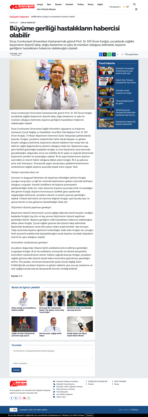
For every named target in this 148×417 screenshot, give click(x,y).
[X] (16, 398)
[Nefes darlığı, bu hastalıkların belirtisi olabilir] (24, 298)
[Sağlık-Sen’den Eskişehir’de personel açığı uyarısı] (24, 324)
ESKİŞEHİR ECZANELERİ (97, 381)
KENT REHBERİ (120, 381)
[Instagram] (20, 398)
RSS (14, 410)
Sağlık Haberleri (28, 23)
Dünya (90, 4)
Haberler (14, 23)
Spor (49, 4)
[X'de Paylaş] (105, 54)
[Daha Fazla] (114, 54)
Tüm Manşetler (62, 392)
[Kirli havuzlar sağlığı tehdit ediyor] (52, 324)
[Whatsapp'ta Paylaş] (109, 54)
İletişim (91, 384)
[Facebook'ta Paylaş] (100, 54)
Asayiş (40, 4)
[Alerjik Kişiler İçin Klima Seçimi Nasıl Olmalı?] (80, 324)
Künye (116, 384)
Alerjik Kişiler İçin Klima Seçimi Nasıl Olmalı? (77, 334)
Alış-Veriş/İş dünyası (46, 9)
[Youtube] (24, 398)
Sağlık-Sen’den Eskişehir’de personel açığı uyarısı (23, 334)
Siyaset (58, 4)
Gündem (69, 4)
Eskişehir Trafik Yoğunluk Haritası (69, 387)
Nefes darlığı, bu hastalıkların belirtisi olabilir (53, 16)
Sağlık (100, 4)
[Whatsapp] (29, 398)
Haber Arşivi (61, 397)
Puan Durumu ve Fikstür (65, 389)
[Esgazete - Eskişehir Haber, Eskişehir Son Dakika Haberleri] (22, 7)
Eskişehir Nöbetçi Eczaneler (67, 381)
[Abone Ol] (131, 54)
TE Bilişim (134, 410)
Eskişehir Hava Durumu (65, 384)
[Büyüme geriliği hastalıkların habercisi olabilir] (52, 85)
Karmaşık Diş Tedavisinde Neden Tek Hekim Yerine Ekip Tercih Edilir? (51, 310)
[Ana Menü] (135, 9)
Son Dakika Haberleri (64, 394)
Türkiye (80, 4)
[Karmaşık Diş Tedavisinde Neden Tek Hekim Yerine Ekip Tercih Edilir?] (52, 298)
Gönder (16, 370)
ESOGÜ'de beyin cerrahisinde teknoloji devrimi (79, 309)
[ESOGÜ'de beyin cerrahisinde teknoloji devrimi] (80, 298)
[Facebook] (11, 398)
